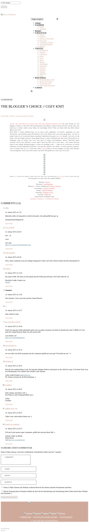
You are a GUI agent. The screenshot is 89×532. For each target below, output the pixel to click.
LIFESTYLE (41, 33)
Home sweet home (46, 81)
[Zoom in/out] (8, 528)
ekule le (8, 269)
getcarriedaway (11, 345)
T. (6, 306)
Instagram (49, 199)
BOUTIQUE (40, 78)
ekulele (7, 282)
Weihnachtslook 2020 (47, 80)
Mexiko (42, 62)
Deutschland (44, 50)
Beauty (38, 31)
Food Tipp (43, 40)
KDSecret (26, 375)
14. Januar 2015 (7, 99)
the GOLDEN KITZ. (13, 322)
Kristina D (9, 361)
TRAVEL (39, 48)
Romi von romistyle (12, 424)
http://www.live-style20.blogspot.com (18, 245)
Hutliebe (4, 116)
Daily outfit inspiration (47, 85)
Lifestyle (42, 37)
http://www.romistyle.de (16, 440)
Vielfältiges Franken (46, 42)
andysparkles (10, 253)
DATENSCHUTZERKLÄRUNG (45, 517)
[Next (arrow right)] (4, 530)
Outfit (42, 27)
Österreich (43, 66)
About (38, 23)
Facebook (33, 199)
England (42, 52)
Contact (38, 87)
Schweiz (42, 68)
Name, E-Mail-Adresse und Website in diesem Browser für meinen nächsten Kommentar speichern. (37, 487)
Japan (41, 60)
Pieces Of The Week (47, 39)
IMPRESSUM (26, 517)
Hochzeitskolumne (46, 44)
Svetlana (8, 385)
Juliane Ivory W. (11, 408)
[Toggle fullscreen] (6, 528)
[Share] (4, 528)
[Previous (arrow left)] (2, 530)
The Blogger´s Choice (25, 116)
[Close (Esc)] (2, 528)
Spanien (42, 72)
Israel (41, 58)
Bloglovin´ (41, 199)
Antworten (9, 223)
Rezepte (42, 46)
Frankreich (43, 54)
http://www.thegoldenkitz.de (15, 338)
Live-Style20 (9, 227)
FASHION (39, 25)
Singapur (43, 70)
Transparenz (66, 517)
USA (41, 76)
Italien (42, 56)
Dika (7, 208)
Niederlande (44, 64)
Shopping (43, 29)
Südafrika (43, 74)
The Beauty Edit (45, 83)
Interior (42, 35)
